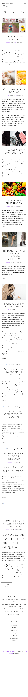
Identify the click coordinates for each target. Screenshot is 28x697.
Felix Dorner (16, 653)
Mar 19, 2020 (13, 95)
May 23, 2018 (13, 420)
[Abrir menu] (25, 3)
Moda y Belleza (19, 42)
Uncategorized (19, 206)
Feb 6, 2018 (13, 529)
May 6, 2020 (13, 42)
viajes (14, 640)
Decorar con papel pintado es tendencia (14, 456)
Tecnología (14, 633)
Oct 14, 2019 (12, 262)
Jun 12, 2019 (14, 378)
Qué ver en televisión (14, 614)
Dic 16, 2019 (12, 156)
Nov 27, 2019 (13, 206)
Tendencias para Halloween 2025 (14, 611)
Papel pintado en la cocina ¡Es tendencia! (14, 372)
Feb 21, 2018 (14, 462)
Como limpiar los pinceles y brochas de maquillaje (14, 524)
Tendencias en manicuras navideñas (14, 609)
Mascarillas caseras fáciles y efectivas (14, 414)
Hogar (19, 378)
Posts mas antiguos (6, 585)
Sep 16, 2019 (12, 309)
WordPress (20, 651)
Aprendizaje (14, 625)
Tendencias (14, 635)
